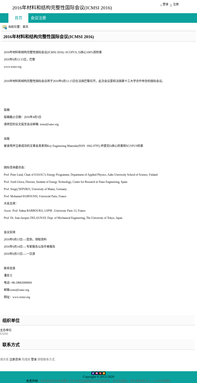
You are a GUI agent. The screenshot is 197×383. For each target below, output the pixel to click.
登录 (34, 359)
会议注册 (38, 18)
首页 (18, 18)
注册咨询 (15, 359)
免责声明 (32, 381)
